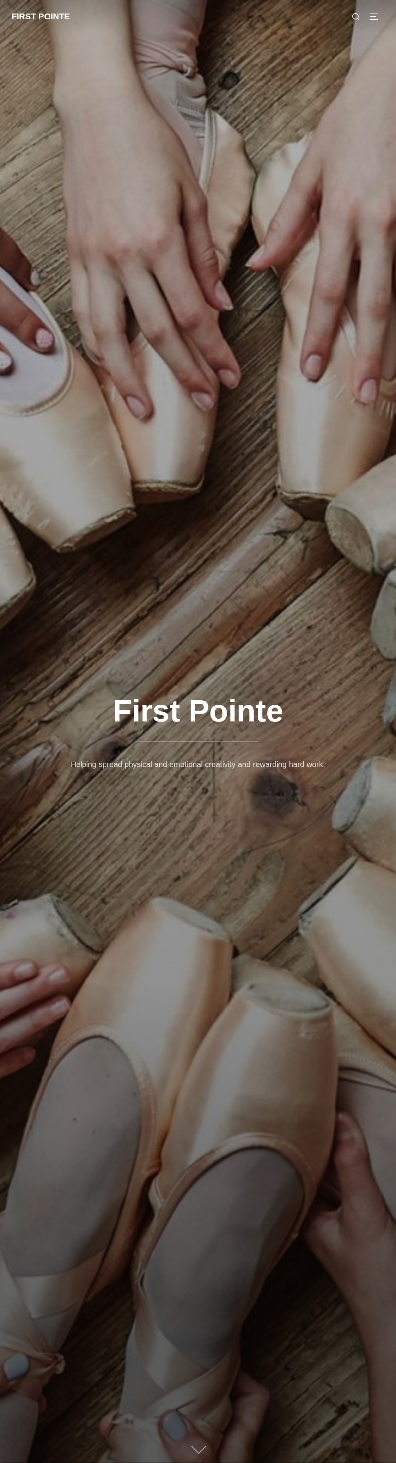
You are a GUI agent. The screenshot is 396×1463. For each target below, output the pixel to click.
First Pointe (41, 16)
